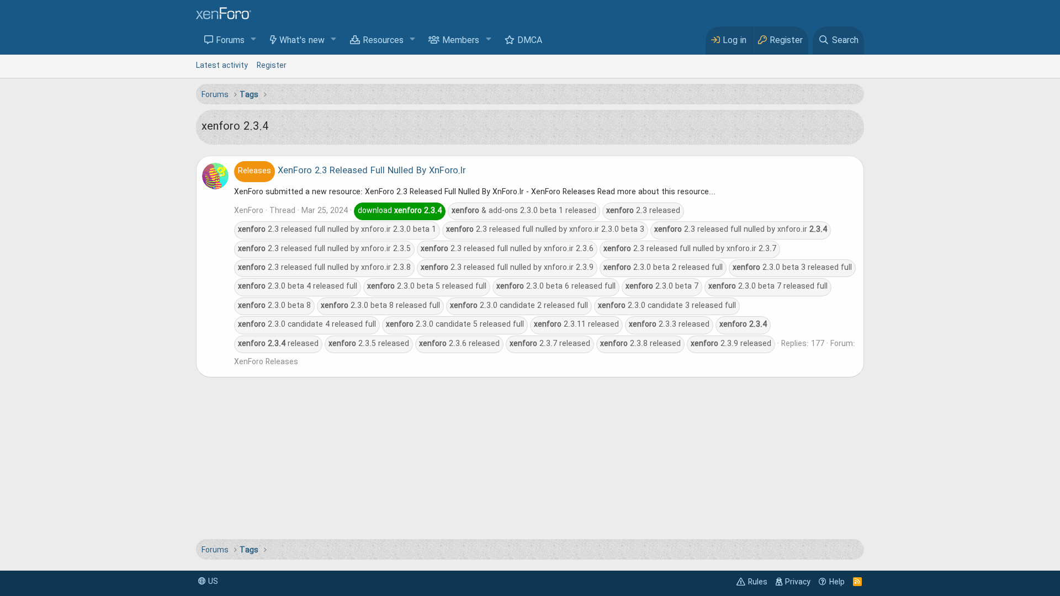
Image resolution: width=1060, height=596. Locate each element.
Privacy (797, 582)
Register (272, 66)
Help (837, 582)
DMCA (529, 40)
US (212, 582)
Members (460, 40)
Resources (383, 40)
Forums (230, 40)
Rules (757, 582)
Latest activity (222, 66)
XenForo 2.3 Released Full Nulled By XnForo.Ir (351, 171)
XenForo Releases (266, 362)
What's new (302, 40)
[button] (254, 40)
